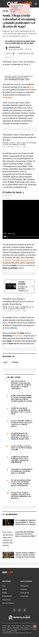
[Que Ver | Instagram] (19, 610)
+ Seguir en (8, 53)
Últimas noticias (8, 603)
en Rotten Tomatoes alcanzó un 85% (19, 260)
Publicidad (24, 586)
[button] (36, 4)
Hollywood (6, 600)
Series (4, 589)
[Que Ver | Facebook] (24, 610)
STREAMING (7, 596)
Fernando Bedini (14, 47)
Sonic (31, 87)
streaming (7, 97)
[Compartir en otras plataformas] (11, 57)
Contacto (23, 589)
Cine (4, 586)
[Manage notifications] (35, 626)
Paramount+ (18, 336)
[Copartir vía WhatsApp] (6, 57)
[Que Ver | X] (14, 610)
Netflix (4, 593)
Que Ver (5, 11)
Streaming (14, 362)
